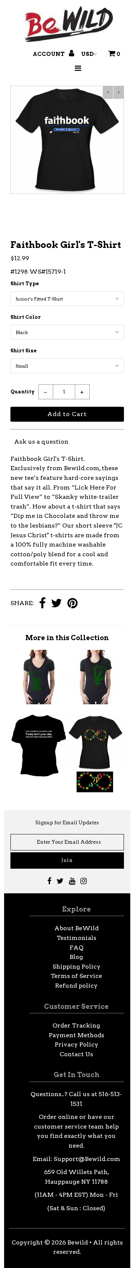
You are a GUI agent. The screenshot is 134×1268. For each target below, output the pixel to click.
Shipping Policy (76, 966)
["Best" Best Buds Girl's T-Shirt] (39, 702)
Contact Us (76, 1054)
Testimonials (76, 937)
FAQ (76, 947)
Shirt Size (23, 350)
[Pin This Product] (72, 603)
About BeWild (76, 928)
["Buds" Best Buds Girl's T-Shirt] (95, 702)
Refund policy (76, 985)
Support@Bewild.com (87, 1158)
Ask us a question (41, 441)
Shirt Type (24, 283)
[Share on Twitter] (56, 603)
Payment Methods (76, 1035)
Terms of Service (76, 975)
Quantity (22, 391)
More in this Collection (67, 638)
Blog (76, 956)
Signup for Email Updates (67, 822)
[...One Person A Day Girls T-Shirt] (39, 774)
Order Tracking (76, 1025)
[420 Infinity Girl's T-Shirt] (95, 790)
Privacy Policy (76, 1044)
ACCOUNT (49, 54)
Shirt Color (25, 317)
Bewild (77, 1242)
